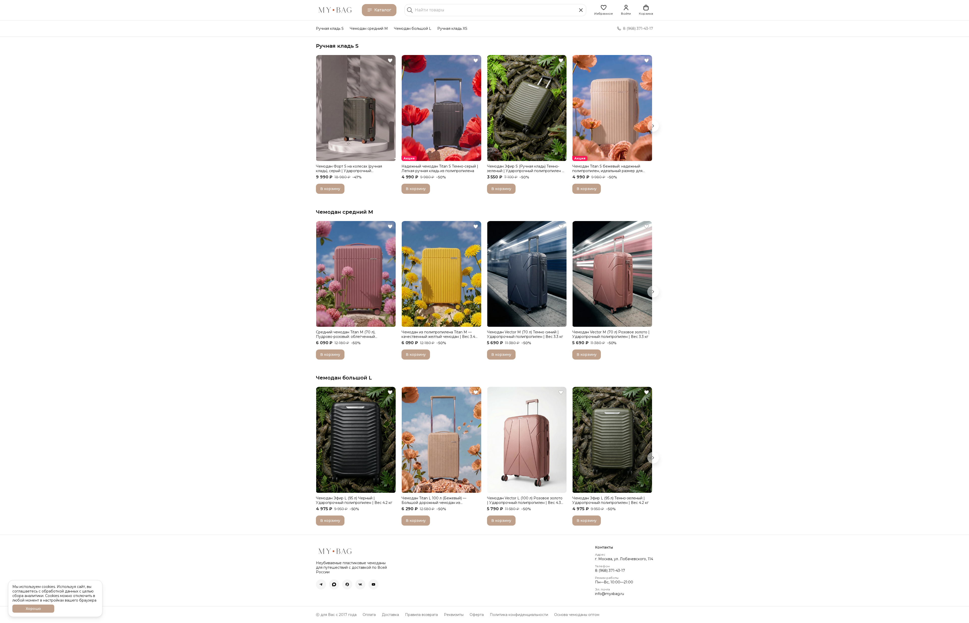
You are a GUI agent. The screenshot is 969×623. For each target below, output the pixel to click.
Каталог (382, 10)
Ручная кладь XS (452, 28)
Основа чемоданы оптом (576, 614)
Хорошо (33, 608)
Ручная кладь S (330, 28)
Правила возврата (421, 614)
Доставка (390, 614)
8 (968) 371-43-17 (610, 570)
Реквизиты (454, 614)
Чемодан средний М (344, 212)
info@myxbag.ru (609, 593)
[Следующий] (653, 126)
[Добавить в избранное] (390, 60)
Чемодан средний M (369, 28)
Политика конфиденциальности (519, 614)
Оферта (477, 614)
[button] (603, 10)
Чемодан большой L (412, 28)
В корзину (330, 188)
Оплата (369, 614)
